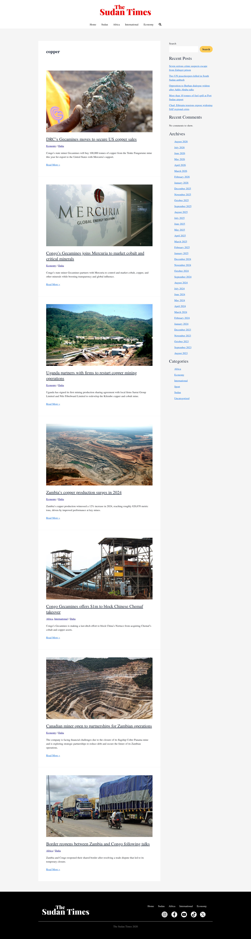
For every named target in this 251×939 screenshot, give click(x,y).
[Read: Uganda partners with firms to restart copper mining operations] (99, 334)
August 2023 (181, 353)
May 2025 (179, 229)
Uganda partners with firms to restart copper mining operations (91, 375)
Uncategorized (181, 398)
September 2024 (182, 276)
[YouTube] (184, 914)
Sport (177, 386)
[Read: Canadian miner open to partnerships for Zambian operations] (99, 688)
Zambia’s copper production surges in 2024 (84, 492)
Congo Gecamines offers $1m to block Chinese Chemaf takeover (94, 609)
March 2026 (180, 171)
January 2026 (181, 182)
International (131, 24)
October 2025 (181, 200)
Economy (149, 24)
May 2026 (179, 159)
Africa (116, 24)
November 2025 (182, 194)
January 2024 (181, 323)
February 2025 (182, 247)
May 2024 (179, 300)
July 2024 (179, 288)
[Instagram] (164, 914)
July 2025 (179, 218)
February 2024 (182, 318)
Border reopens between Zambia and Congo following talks (98, 844)
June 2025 (179, 223)
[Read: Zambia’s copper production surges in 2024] (99, 454)
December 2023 (182, 329)
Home (93, 24)
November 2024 (182, 265)
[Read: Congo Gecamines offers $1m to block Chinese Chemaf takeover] (99, 568)
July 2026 (179, 147)
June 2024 (179, 294)
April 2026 (180, 165)
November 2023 (182, 335)
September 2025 (182, 206)
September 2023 (182, 347)
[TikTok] (194, 914)
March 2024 (180, 312)
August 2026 (181, 141)
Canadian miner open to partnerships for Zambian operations (99, 726)
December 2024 (182, 259)
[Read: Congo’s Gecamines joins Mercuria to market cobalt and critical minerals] (99, 215)
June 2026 (179, 153)
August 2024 (181, 282)
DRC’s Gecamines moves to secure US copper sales (91, 139)
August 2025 (181, 212)
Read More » (53, 165)
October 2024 (181, 270)
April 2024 (180, 306)
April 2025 (180, 235)
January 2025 (181, 253)
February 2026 (182, 176)
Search (172, 43)
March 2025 (180, 241)
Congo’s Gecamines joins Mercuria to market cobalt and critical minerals (95, 255)
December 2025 (182, 188)
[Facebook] (174, 914)
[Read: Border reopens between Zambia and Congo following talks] (99, 805)
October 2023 (181, 341)
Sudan (104, 24)
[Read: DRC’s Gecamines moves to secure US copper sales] (99, 101)
